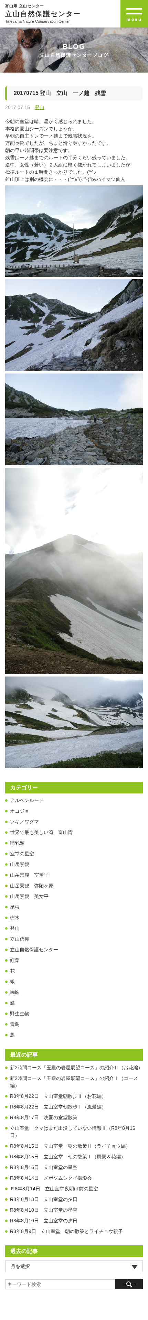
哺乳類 (17, 843)
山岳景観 (19, 864)
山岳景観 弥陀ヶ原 (31, 885)
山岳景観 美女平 (29, 896)
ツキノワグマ (24, 821)
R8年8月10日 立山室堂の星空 (43, 1210)
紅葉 (15, 960)
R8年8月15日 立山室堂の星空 (43, 1167)
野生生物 (19, 1013)
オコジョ (19, 811)
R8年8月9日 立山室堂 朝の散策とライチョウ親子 (66, 1231)
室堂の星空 (22, 853)
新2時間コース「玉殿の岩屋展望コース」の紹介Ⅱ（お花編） (76, 1067)
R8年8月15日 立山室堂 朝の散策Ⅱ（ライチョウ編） (70, 1146)
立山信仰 (19, 939)
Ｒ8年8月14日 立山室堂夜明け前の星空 (54, 1188)
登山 (39, 107)
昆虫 (15, 907)
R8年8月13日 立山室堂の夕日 (43, 1199)
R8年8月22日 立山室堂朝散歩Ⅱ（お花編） (58, 1096)
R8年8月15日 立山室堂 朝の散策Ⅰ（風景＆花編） (68, 1156)
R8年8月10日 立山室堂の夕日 (43, 1220)
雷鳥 (15, 1024)
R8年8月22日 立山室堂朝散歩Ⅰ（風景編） (58, 1107)
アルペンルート (27, 800)
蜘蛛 (15, 992)
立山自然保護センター (34, 949)
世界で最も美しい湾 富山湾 (41, 832)
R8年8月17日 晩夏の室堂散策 (43, 1117)
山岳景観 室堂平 (29, 875)
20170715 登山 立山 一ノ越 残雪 (60, 93)
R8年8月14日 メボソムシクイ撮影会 (51, 1178)
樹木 (15, 917)
